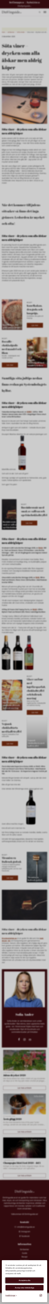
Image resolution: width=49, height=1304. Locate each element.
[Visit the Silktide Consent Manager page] (41, 1295)
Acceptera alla (24, 1280)
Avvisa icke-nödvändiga (24, 1287)
